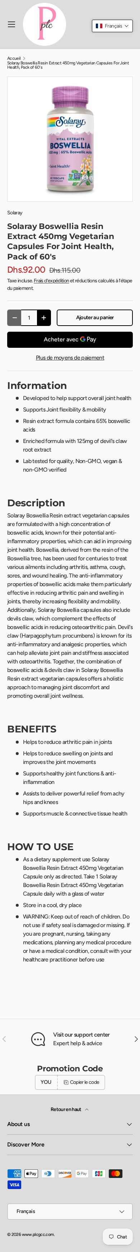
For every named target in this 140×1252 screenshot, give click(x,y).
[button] (112, 26)
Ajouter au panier (95, 317)
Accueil (14, 58)
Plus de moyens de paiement (70, 357)
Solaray (15, 213)
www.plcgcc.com (38, 1234)
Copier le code (84, 1082)
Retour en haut (66, 1109)
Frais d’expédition (51, 281)
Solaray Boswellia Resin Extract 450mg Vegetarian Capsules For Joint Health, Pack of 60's (68, 65)
